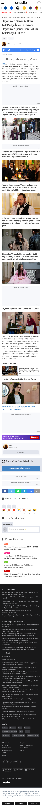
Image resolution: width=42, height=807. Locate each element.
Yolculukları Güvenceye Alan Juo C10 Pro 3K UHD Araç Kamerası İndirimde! (21, 548)
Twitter (4, 728)
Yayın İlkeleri (24, 748)
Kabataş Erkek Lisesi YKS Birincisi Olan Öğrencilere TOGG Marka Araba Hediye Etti (22, 575)
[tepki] (4, 510)
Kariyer (22, 743)
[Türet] (30, 8)
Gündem (6, 571)
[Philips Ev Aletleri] (5, 8)
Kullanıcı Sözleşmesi (26, 745)
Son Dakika (5, 735)
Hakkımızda (5, 743)
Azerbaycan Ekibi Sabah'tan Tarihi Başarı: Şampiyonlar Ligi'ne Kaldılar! (18, 566)
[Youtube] (16, 761)
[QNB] (24, 8)
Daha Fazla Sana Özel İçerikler (19, 468)
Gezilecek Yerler (33, 735)
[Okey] (11, 8)
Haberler (4, 17)
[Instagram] (3, 761)
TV (10, 17)
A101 (21, 731)
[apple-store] (7, 770)
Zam (19, 728)
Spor (5, 562)
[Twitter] (12, 761)
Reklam (4, 752)
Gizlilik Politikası (6, 748)
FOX (11, 38)
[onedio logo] (20, 782)
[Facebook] (7, 761)
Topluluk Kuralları (7, 750)
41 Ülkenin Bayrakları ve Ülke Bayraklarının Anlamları (18, 711)
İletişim (4, 755)
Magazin (6, 553)
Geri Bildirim (5, 745)
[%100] (18, 8)
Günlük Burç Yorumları (9, 731)
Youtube (27, 728)
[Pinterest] (20, 761)
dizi (4, 38)
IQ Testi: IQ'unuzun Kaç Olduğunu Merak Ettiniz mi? (18, 719)
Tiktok (28, 731)
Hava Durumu (6, 656)
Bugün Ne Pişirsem (19, 735)
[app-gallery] (30, 770)
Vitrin (6, 544)
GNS (14, 44)
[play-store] (18, 770)
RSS (21, 752)
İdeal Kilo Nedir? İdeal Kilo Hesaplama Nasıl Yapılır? (17, 699)
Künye (22, 750)
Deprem (12, 728)
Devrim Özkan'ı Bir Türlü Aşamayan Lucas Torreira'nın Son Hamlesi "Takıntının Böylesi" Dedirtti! (19, 557)
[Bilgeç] (37, 8)
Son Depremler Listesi (8, 659)
